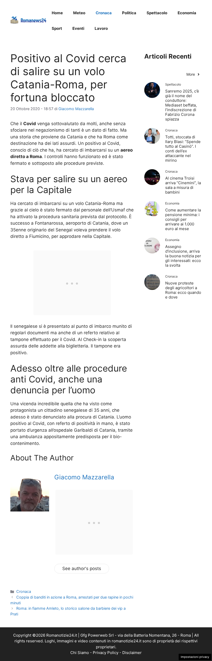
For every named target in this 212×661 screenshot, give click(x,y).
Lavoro (101, 28)
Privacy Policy (105, 652)
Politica (129, 12)
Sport (57, 28)
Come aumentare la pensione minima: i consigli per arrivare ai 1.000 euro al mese (183, 219)
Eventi (78, 28)
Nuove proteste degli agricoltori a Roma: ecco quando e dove (183, 290)
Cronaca (104, 12)
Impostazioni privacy (195, 657)
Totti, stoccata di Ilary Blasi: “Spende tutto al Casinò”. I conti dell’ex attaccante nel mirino (183, 148)
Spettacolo (157, 12)
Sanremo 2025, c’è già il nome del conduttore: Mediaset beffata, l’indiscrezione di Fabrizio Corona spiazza (182, 105)
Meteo (79, 12)
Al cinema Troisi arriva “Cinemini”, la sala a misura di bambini (183, 185)
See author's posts (81, 568)
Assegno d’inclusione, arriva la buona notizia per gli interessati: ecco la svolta (183, 256)
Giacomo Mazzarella (84, 477)
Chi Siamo (79, 652)
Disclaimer (132, 652)
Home (57, 12)
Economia (187, 12)
